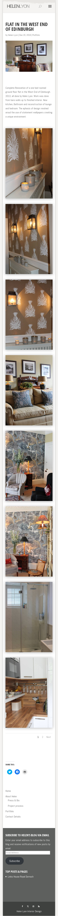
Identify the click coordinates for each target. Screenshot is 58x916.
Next (48, 737)
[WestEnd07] (29, 425)
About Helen (11, 796)
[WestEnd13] (29, 274)
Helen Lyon (13, 35)
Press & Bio (13, 800)
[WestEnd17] (29, 349)
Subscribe (14, 861)
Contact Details (13, 816)
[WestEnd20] (29, 652)
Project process (15, 806)
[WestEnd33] (29, 576)
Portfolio (36, 35)
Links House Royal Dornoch (21, 876)
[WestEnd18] (29, 198)
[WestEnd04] (29, 501)
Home (8, 791)
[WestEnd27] (29, 727)
